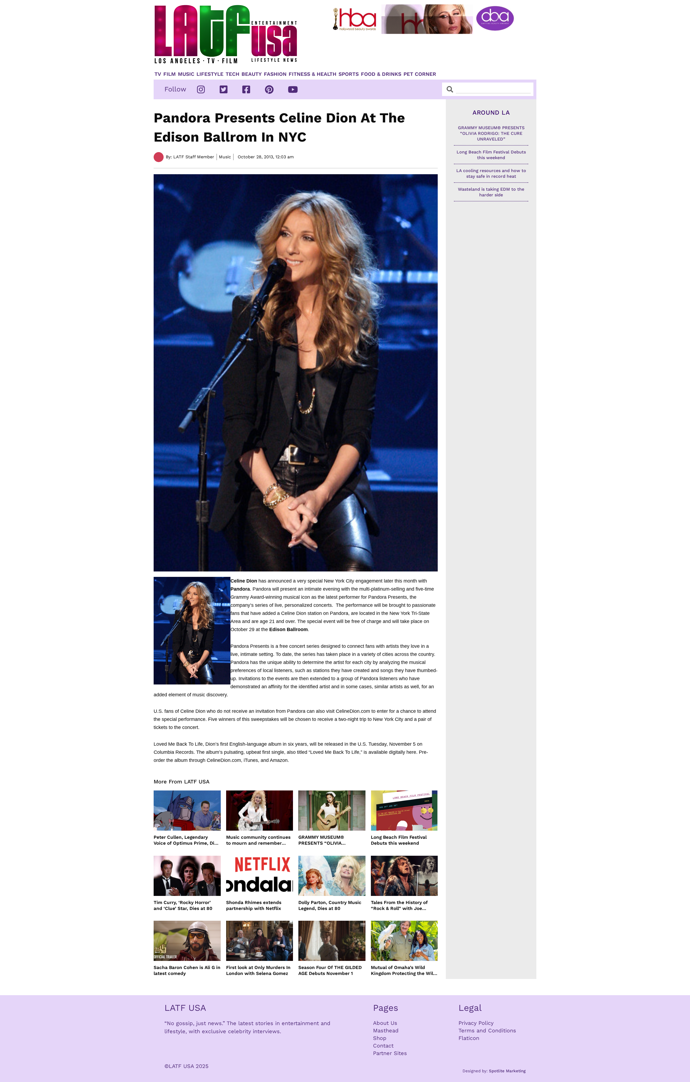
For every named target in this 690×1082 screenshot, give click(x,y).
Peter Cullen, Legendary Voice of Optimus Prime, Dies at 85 (186, 840)
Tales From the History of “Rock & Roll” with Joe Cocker (399, 905)
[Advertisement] (428, 50)
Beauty (252, 74)
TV (157, 74)
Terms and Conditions (487, 1030)
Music (186, 74)
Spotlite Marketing (507, 1071)
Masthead (386, 1030)
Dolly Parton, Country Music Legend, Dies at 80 (329, 905)
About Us (385, 1023)
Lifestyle (209, 74)
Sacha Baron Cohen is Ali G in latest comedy (187, 970)
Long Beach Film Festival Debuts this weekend (399, 840)
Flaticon (468, 1038)
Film (169, 74)
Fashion (275, 74)
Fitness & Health (312, 74)
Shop (380, 1038)
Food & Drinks (381, 74)
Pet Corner (419, 74)
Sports (349, 74)
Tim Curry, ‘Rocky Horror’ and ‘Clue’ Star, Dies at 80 (183, 905)
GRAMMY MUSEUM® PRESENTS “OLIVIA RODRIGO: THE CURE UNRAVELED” (322, 840)
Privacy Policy (476, 1023)
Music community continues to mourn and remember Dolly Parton (258, 840)
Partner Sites (390, 1053)
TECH (232, 74)
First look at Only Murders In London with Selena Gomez (258, 970)
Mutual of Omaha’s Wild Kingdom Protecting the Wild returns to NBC (403, 970)
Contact (383, 1045)
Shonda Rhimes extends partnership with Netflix (253, 905)
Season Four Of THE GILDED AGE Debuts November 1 (330, 970)
